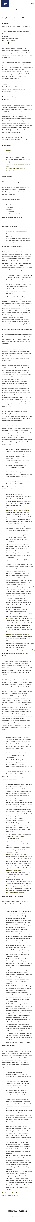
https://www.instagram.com (13, 505)
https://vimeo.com (11, 868)
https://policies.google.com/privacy (15, 840)
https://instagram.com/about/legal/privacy (17, 510)
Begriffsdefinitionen (11, 170)
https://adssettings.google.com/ (15, 892)
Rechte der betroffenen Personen (15, 168)
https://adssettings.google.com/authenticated (18, 854)
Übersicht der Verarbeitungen (14, 155)
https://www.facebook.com (24, 629)
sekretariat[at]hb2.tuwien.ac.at (10, 43)
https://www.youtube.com (19, 836)
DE (23, 18)
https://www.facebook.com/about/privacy (17, 634)
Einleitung (8, 150)
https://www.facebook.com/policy (15, 544)
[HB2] (15, 3)
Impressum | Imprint (19, 1216)
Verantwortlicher (10, 152)
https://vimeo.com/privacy (13, 870)
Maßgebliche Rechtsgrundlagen (15, 157)
